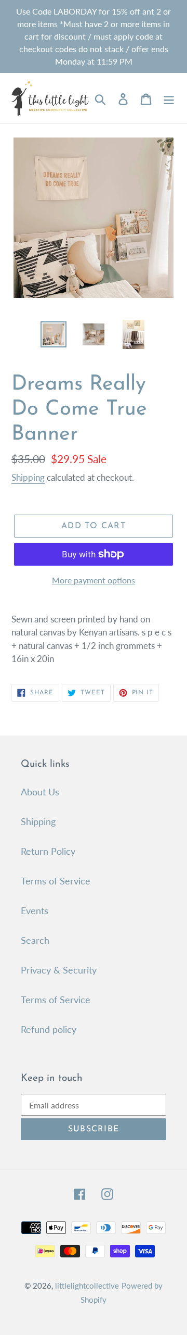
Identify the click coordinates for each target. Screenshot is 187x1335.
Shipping (28, 477)
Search (35, 940)
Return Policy (48, 851)
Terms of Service (55, 881)
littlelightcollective (87, 1285)
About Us (40, 791)
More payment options (93, 580)
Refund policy (48, 1029)
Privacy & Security (59, 970)
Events (34, 910)
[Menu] (168, 98)
